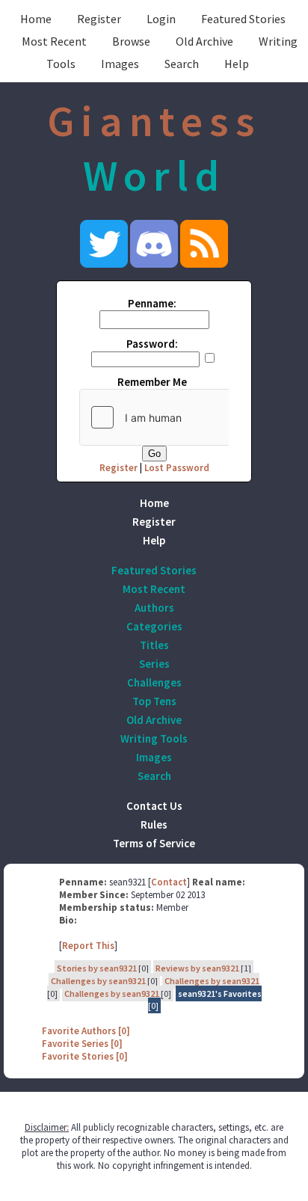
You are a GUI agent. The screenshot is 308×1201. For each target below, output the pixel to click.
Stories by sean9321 (97, 968)
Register (99, 18)
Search (181, 63)
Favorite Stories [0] (85, 1056)
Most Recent (54, 41)
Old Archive (204, 41)
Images (120, 63)
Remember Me (152, 382)
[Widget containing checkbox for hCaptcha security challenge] (192, 417)
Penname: (152, 303)
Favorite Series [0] (82, 1043)
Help (236, 63)
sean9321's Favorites (220, 993)
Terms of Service (154, 843)
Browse (131, 41)
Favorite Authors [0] (86, 1031)
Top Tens (154, 701)
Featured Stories (243, 18)
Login (161, 18)
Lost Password (176, 467)
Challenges (154, 682)
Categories (154, 626)
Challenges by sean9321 (98, 980)
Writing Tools (154, 738)
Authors (154, 607)
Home (36, 18)
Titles (154, 645)
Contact (169, 882)
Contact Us (154, 806)
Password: (152, 344)
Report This (88, 945)
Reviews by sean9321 (197, 968)
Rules (154, 824)
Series (154, 664)
